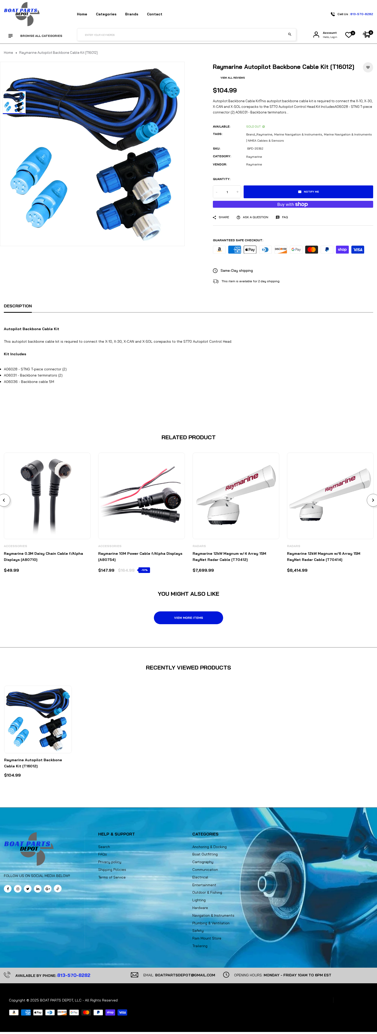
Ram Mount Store (206, 938)
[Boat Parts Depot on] (38, 889)
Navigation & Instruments (213, 915)
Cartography (202, 862)
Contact (154, 14)
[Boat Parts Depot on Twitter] (28, 889)
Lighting (199, 900)
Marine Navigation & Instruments (298, 134)
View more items (188, 618)
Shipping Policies (112, 869)
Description (18, 305)
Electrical (200, 877)
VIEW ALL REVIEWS (233, 77)
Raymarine (254, 157)
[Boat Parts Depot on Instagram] (18, 889)
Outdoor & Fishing (207, 892)
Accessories (15, 546)
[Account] (316, 34)
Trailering (199, 946)
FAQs (102, 854)
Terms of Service (112, 877)
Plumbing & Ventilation (211, 923)
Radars (199, 546)
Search (104, 846)
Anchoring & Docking (209, 846)
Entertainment (204, 885)
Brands (131, 14)
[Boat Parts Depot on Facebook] (8, 889)
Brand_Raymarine (259, 134)
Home (82, 14)
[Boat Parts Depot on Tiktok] (58, 888)
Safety (198, 930)
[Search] (289, 34)
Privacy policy (109, 862)
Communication (205, 869)
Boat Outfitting (205, 854)
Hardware (200, 907)
